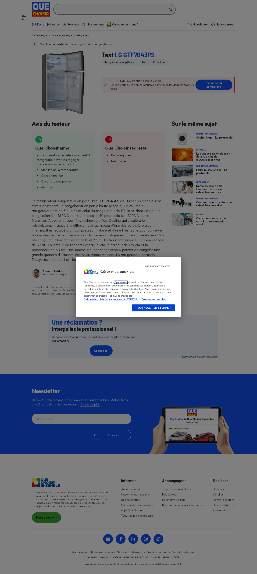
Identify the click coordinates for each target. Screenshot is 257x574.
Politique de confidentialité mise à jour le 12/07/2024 (110, 299)
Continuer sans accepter (157, 266)
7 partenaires (120, 282)
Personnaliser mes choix (153, 299)
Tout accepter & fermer (153, 307)
